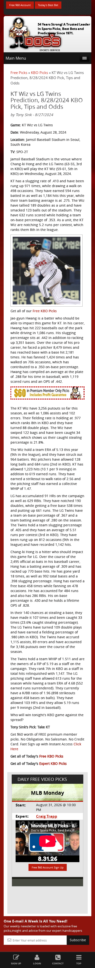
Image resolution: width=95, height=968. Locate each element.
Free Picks (18, 72)
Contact (58, 963)
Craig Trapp (46, 816)
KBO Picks (39, 72)
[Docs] (35, 33)
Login (37, 963)
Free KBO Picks (45, 311)
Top (78, 963)
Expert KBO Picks (53, 763)
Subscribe (78, 940)
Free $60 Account (20, 5)
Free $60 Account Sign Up (48, 867)
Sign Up (16, 963)
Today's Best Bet (48, 5)
